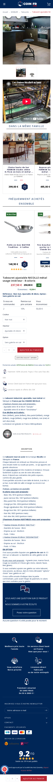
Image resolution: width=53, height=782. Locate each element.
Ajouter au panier (30, 350)
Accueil (5, 12)
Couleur (6, 314)
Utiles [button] (8, 718)
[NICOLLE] (7, 434)
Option (5, 337)
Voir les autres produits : (22, 434)
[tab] (26, 449)
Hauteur (6, 326)
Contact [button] (9, 723)
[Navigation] (4, 4)
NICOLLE (37, 434)
